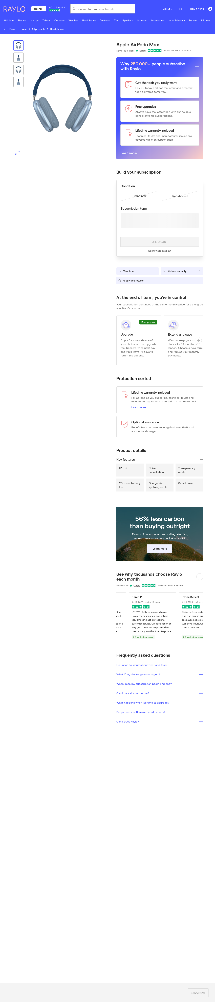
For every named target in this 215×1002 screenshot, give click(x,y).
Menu (10, 20)
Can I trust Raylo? (127, 721)
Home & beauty (176, 20)
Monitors (141, 20)
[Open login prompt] (210, 9)
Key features (125, 459)
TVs (116, 20)
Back (12, 29)
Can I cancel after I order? (132, 693)
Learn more (138, 407)
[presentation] (55, 98)
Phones (22, 20)
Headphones (89, 20)
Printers (193, 20)
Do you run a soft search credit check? (140, 712)
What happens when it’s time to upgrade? (142, 702)
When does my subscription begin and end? (144, 683)
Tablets (46, 20)
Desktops (105, 20)
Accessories (157, 20)
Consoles (59, 20)
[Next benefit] (198, 340)
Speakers (127, 20)
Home (24, 29)
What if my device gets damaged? (138, 674)
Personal (37, 8)
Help (180, 8)
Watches (73, 20)
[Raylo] (17, 8)
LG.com (205, 20)
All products (38, 29)
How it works (197, 8)
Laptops (34, 20)
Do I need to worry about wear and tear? (141, 664)
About (166, 8)
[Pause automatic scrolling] (199, 576)
